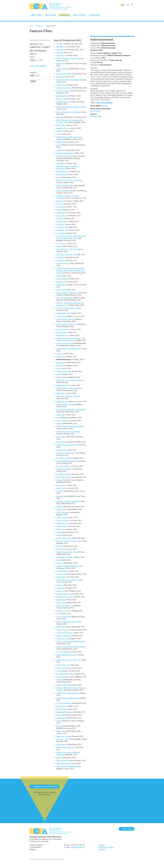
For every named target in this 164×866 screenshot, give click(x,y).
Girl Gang (60, 257)
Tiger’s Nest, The (63, 665)
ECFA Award (50, 15)
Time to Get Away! (63, 668)
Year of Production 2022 (67, 40)
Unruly (59, 715)
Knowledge (94, 15)
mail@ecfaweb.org (77, 847)
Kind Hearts (61, 365)
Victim (58, 726)
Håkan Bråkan (61, 279)
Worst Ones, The (63, 763)
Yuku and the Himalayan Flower (68, 766)
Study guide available (38, 66)
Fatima (59, 210)
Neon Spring (61, 485)
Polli (58, 535)
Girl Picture (60, 260)
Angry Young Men (63, 74)
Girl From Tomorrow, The (66, 254)
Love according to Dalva (65, 404)
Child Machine (61, 142)
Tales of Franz (61, 630)
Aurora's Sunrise (62, 91)
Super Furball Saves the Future (68, 622)
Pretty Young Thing (64, 538)
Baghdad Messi (62, 96)
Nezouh (59, 491)
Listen (58, 377)
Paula (58, 532)
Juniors (59, 354)
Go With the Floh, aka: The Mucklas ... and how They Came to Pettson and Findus (71, 270)
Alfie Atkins (61, 55)
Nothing (59, 506)
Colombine (60, 150)
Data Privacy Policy (106, 847)
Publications (79, 15)
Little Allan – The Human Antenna (70, 380)
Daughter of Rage (63, 156)
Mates (58, 423)
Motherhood (61, 450)
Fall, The (59, 204)
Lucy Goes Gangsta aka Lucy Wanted (70, 409)
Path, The (60, 529)
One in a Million (62, 520)
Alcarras (59, 52)
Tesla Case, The (62, 638)
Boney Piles (61, 125)
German (104, 106)
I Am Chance (61, 316)
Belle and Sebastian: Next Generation (71, 107)
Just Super (60, 357)
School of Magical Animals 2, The (69, 566)
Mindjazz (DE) (95, 116)
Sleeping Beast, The (64, 594)
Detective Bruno (62, 171)
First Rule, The (62, 227)
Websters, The (62, 739)
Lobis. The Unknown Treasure (68, 396)
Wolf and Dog (61, 760)
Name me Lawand (63, 477)
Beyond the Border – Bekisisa (68, 112)
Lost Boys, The (62, 401)
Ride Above (60, 549)
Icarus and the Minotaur (65, 324)
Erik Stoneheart (62, 191)
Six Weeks (60, 588)
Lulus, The (60, 415)
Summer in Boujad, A (64, 605)
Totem (58, 680)
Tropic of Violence (63, 685)
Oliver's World (62, 517)
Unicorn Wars (61, 709)
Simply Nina (61, 577)
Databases (64, 15)
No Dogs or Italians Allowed (67, 501)
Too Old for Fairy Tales (65, 674)
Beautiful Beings (62, 102)
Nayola (59, 480)
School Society (62, 571)
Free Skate (60, 233)
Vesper (59, 721)
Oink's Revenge (62, 512)
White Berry (61, 744)
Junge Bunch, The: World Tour (68, 348)
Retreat (59, 546)
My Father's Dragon (64, 458)
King (58, 368)
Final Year (60, 224)
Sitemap (102, 849)
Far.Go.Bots (60, 207)
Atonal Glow (61, 85)
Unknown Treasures (64, 712)
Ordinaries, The (62, 523)
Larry (58, 374)
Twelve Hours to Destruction (67, 693)
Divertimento (61, 174)
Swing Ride (60, 627)
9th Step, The (61, 47)
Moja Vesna (60, 442)
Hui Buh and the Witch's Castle (68, 308)
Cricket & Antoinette (64, 153)
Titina (58, 671)
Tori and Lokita (62, 677)
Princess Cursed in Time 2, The (68, 541)
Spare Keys (60, 600)
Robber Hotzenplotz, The (66, 552)
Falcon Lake (60, 201)
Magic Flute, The (63, 421)
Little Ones (60, 393)
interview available (104, 103)
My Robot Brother (63, 474)
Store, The (60, 603)
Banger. (59, 99)
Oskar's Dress (61, 526)
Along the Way (62, 69)
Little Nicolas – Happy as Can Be (69, 388)
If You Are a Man (63, 329)
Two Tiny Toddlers (63, 703)
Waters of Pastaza (63, 736)
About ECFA (36, 15)
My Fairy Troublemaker (65, 453)
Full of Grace (61, 243)
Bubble (59, 131)
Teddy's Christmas (63, 636)
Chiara (58, 134)
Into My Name (62, 332)
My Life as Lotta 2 (63, 466)
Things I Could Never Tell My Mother (70, 647)
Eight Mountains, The (64, 185)
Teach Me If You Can (64, 633)
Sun (57, 613)
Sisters (59, 585)
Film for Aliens (62, 221)
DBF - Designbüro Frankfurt (56, 859)
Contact (102, 845)
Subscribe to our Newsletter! (46, 786)
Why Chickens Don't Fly (65, 747)
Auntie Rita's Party (63, 88)
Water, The (60, 731)
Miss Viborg (61, 437)
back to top (128, 829)
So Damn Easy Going (64, 597)
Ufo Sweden (61, 706)
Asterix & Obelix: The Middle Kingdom (71, 80)
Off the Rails (61, 509)
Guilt (58, 276)
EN (122, 5)
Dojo (58, 177)
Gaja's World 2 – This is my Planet (69, 249)
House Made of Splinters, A (67, 293)
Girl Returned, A (62, 263)
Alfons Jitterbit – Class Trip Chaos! (69, 58)
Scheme (59, 563)
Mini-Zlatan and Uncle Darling (68, 432)
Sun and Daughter (63, 616)
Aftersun (59, 50)
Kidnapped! (60, 362)
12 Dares (59, 44)
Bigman (59, 117)
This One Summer (63, 652)
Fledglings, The (62, 230)
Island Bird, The (62, 335)
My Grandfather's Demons (66, 461)
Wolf (58, 758)
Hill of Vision (61, 290)
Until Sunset (61, 718)
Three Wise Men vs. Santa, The (68, 660)
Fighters (59, 218)
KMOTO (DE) (95, 111)
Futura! (59, 246)
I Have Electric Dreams (65, 319)
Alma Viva (60, 63)
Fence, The (60, 216)
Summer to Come (63, 611)
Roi (57, 560)
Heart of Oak (61, 282)
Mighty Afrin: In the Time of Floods (70, 426)
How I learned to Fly (64, 298)
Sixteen (59, 591)
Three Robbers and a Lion (66, 655)
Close (58, 145)
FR (128, 5)
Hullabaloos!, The (63, 313)
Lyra (58, 418)
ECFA (31, 26)
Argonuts (60, 77)
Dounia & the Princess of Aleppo (69, 180)
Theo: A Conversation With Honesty (70, 641)
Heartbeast (60, 284)
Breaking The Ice (63, 128)
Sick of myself (61, 574)
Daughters (60, 163)
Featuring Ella (61, 213)
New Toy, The (61, 488)
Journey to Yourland (64, 343)
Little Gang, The (62, 385)
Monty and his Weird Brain (66, 445)
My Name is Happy (63, 469)
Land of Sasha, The (63, 371)
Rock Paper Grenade (64, 557)
